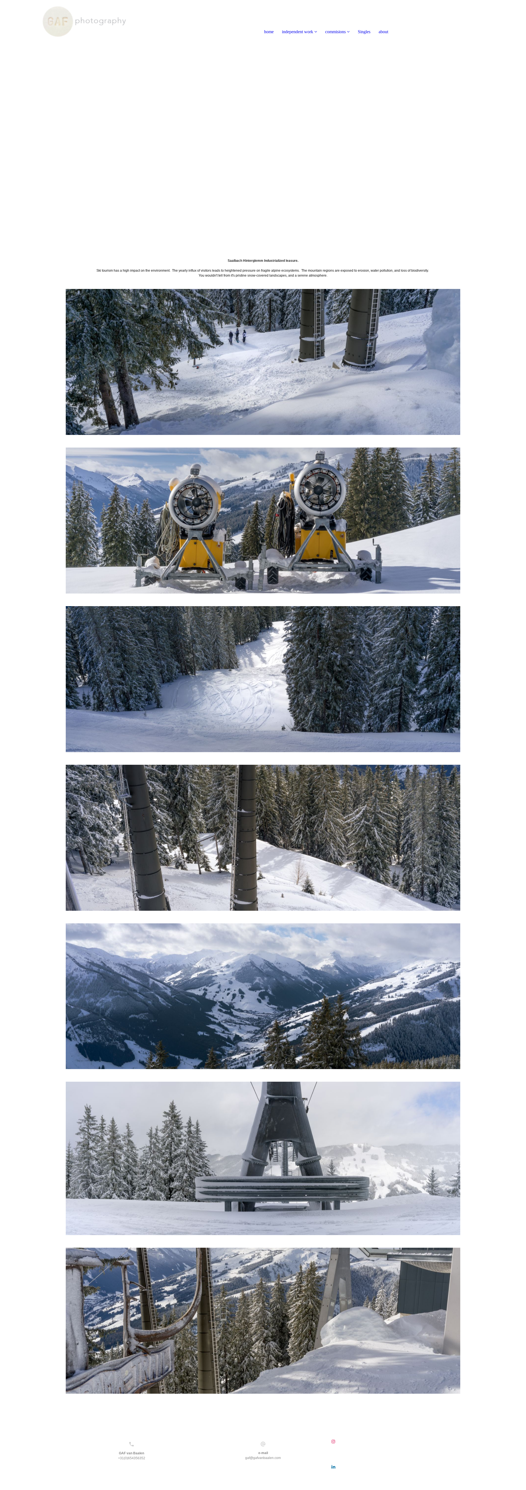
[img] (63, 22)
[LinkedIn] (333, 1466)
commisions (335, 31)
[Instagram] (333, 1441)
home (269, 31)
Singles (364, 31)
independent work (297, 31)
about (383, 31)
